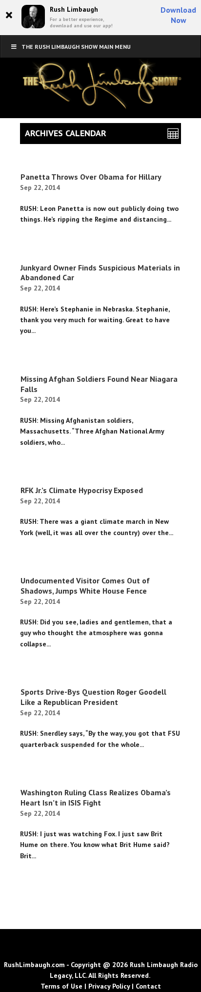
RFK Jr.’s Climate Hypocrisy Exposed (81, 490)
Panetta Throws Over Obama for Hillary (90, 177)
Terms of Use (61, 986)
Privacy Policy (109, 986)
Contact (148, 986)
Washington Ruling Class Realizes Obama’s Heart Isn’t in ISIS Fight (95, 797)
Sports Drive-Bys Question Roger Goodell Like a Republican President (93, 697)
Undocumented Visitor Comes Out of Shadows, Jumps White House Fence (85, 586)
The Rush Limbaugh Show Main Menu (76, 46)
